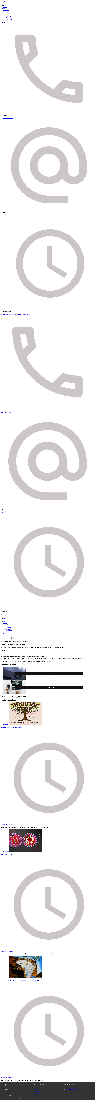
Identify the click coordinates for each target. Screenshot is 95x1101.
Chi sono (5, 7)
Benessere (8, 18)
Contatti (5, 22)
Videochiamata (49, 687)
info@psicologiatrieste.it (9, 215)
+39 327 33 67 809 (8, 118)
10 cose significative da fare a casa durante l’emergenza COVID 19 (20, 981)
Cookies (7, 1093)
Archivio (5, 11)
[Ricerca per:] (6, 638)
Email (49, 674)
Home (4, 5)
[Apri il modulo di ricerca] (1, 636)
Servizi (5, 8)
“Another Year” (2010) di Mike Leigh (11, 727)
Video (7, 15)
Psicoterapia (9, 19)
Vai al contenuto (4, 1)
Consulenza (6, 10)
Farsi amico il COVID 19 (7, 854)
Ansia (7, 21)
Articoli (5, 13)
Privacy (6, 1091)
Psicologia (8, 16)
